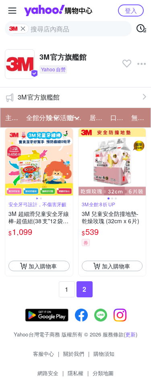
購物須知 (103, 353)
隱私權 (75, 373)
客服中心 (43, 353)
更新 (130, 334)
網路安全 (47, 373)
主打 (11, 117)
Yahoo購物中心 (58, 10)
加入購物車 (43, 266)
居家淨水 (97, 117)
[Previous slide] (10, 162)
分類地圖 (103, 373)
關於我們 (73, 353)
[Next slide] (67, 162)
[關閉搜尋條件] (23, 28)
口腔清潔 (118, 117)
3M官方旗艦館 (39, 97)
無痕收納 (139, 117)
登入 (131, 10)
